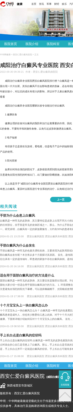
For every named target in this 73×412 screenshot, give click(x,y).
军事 (49, 3)
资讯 (41, 3)
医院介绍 (32, 44)
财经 (56, 3)
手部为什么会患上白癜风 (17, 215)
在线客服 (65, 384)
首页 (33, 3)
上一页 (60, 199)
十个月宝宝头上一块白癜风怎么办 (24, 305)
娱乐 (64, 3)
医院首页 (10, 44)
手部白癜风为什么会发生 (17, 245)
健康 (20, 3)
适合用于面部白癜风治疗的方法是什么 (27, 275)
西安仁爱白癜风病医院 (45, 71)
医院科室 (53, 44)
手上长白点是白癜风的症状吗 (20, 335)
